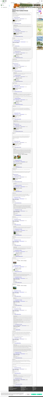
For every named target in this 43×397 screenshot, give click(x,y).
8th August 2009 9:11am (18, 51)
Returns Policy (22, 390)
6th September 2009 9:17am (18, 160)
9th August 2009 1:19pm (17, 85)
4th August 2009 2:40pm (17, 17)
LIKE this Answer (16, 18)
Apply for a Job (34, 388)
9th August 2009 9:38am (18, 75)
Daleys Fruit (6, 1)
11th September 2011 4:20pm (18, 324)
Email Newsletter (11, 389)
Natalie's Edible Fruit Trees (18, 23)
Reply (13, 18)
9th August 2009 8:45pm (18, 98)
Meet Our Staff (34, 387)
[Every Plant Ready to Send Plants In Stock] (40, 29)
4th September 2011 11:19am (18, 209)
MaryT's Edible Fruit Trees (18, 224)
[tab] (4, 2)
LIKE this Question (22, 18)
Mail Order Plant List (23, 387)
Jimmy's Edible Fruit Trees (19, 191)
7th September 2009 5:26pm (17, 175)
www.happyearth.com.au (15, 63)
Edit (15, 325)
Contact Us (10, 387)
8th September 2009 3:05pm (18, 185)
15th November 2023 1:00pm (17, 367)
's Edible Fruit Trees (18, 329)
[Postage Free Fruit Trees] (40, 19)
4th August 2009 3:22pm (18, 30)
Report (26, 18)
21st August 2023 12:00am (18, 352)
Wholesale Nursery (23, 389)
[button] (9, 6)
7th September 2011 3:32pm (17, 219)
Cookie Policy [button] (20, 394)
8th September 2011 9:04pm (17, 265)
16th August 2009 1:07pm (17, 141)
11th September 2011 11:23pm (17, 337)
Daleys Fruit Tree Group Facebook (13, 388)
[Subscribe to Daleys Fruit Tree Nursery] (40, 12)
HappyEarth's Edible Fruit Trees (19, 36)
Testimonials (34, 389)
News (33, 390)
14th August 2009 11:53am (18, 125)
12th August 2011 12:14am (17, 197)
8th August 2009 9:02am (17, 40)
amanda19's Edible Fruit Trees (19, 57)
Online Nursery (22, 388)
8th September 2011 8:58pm (18, 250)
